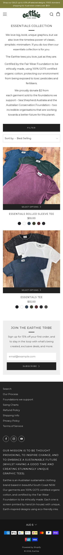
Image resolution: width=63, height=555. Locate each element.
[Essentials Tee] (31, 258)
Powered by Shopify (31, 547)
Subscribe (30, 366)
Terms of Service (13, 426)
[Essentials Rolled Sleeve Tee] (31, 175)
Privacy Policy (11, 420)
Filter (31, 127)
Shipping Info (11, 415)
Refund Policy (11, 410)
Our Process (10, 394)
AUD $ (29, 524)
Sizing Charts (10, 404)
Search (7, 388)
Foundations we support (18, 399)
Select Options (30, 207)
